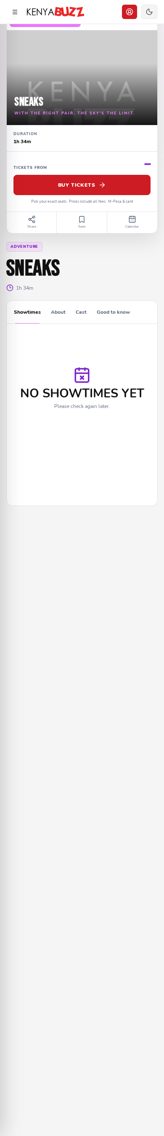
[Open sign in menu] (129, 12)
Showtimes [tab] (27, 312)
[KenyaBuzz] (55, 11)
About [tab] (58, 312)
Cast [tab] (81, 312)
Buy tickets (76, 185)
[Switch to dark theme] (149, 12)
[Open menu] (15, 12)
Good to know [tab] (113, 312)
